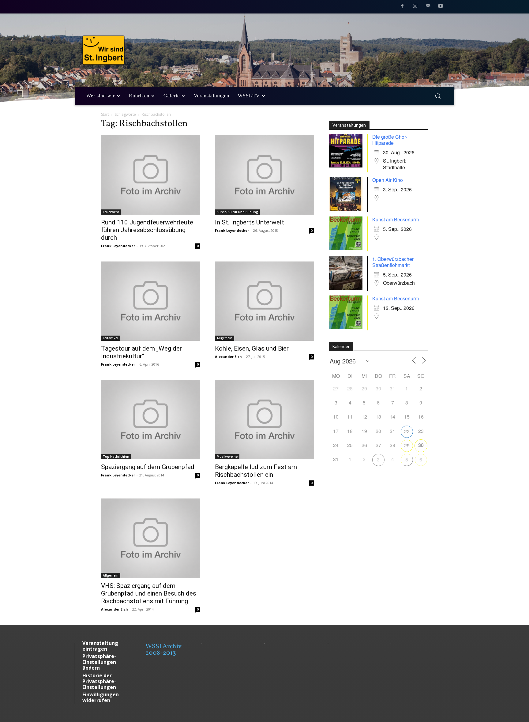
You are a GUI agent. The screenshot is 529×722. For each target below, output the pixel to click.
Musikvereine (227, 456)
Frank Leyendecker (118, 245)
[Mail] (428, 7)
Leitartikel (110, 338)
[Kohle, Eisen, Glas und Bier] (264, 301)
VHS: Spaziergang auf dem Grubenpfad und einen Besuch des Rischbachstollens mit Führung (148, 593)
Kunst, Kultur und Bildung (237, 212)
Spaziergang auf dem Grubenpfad (147, 467)
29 (407, 445)
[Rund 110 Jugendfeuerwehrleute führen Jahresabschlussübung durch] (150, 175)
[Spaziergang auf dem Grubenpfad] (150, 419)
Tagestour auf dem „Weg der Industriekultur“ (141, 352)
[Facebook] (402, 7)
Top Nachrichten (116, 456)
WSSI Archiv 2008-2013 (163, 649)
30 (421, 445)
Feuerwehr (111, 212)
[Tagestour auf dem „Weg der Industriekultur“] (150, 301)
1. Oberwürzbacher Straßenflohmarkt (393, 262)
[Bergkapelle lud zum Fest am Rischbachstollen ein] (264, 419)
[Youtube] (440, 7)
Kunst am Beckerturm (395, 219)
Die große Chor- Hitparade (389, 139)
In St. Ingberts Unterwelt (249, 222)
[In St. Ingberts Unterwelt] (264, 175)
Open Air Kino (387, 179)
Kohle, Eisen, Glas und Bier (252, 348)
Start (105, 114)
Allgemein (224, 338)
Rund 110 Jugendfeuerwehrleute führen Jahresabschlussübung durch (147, 230)
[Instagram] (415, 7)
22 (407, 431)
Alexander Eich (228, 356)
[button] (438, 96)
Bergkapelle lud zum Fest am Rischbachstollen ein (256, 470)
